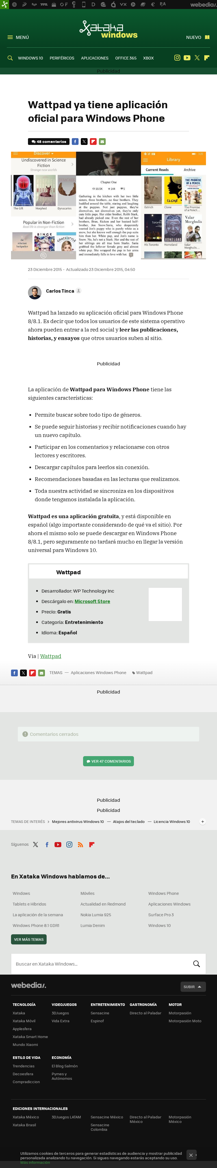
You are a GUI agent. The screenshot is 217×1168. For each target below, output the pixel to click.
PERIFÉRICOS (62, 58)
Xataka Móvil (24, 1020)
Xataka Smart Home (30, 1036)
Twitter (197, 57)
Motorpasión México (180, 1119)
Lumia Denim (93, 925)
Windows (21, 893)
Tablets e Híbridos (29, 904)
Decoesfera (23, 1073)
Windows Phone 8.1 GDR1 (36, 925)
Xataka (19, 1012)
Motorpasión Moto (185, 1020)
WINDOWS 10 (30, 58)
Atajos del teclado (129, 821)
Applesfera (22, 1028)
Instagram (177, 57)
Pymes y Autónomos (62, 1076)
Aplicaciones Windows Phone (98, 672)
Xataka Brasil (24, 1124)
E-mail (102, 141)
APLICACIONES (94, 58)
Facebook (75, 141)
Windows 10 (159, 925)
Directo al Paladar (145, 1012)
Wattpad (50, 656)
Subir (189, 986)
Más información (35, 1162)
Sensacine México (107, 1117)
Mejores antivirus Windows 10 (78, 821)
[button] (63, 290)
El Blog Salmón (65, 1065)
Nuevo (193, 37)
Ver (111, 761)
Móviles (88, 893)
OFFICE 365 (125, 58)
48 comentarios (51, 141)
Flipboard (206, 57)
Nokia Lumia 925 (96, 914)
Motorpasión (180, 1012)
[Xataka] (4, 4)
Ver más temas (29, 939)
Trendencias (23, 1065)
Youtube (187, 57)
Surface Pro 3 (161, 914)
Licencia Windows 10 (172, 821)
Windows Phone (163, 893)
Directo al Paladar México (145, 1119)
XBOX (148, 58)
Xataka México (26, 1117)
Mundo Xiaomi (25, 1044)
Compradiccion (26, 1081)
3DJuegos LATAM (66, 1117)
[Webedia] (28, 985)
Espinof (97, 1020)
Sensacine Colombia (100, 1127)
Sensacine (100, 1012)
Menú (22, 37)
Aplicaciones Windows (169, 904)
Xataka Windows (108, 29)
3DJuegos (60, 1012)
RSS (80, 843)
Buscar (197, 964)
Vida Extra (61, 1020)
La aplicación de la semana (38, 914)
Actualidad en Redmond (103, 904)
